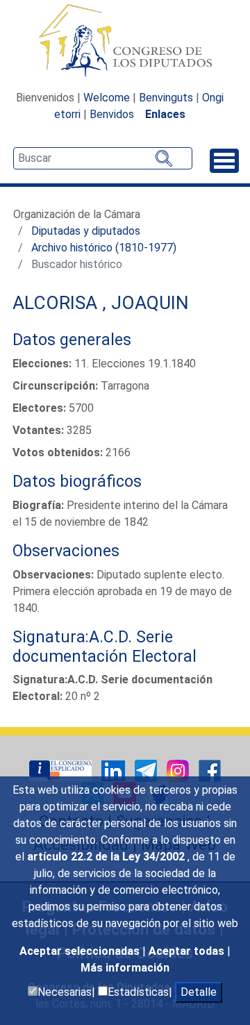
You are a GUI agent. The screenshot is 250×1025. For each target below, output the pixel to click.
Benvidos (112, 114)
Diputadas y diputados (85, 231)
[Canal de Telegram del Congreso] (147, 770)
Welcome (106, 97)
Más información (125, 967)
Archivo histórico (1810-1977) (103, 247)
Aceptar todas (188, 951)
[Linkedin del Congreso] (114, 770)
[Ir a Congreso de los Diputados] (125, 40)
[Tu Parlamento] (62, 770)
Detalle (199, 992)
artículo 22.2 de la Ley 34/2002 (107, 856)
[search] (102, 158)
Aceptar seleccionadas (80, 951)
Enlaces (165, 114)
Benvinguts (166, 97)
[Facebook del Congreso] (209, 770)
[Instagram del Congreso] (179, 770)
